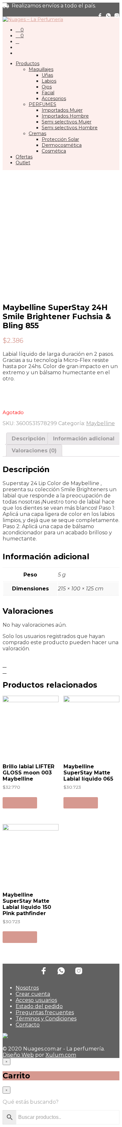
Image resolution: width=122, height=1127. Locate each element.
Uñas (47, 75)
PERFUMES (42, 104)
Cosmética (54, 151)
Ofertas (24, 157)
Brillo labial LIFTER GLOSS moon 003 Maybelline (28, 772)
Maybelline (100, 423)
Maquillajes (41, 69)
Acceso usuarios (36, 1000)
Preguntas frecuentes (45, 1012)
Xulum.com (61, 1055)
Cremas (37, 133)
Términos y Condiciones (46, 1019)
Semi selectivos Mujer (66, 122)
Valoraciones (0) (34, 450)
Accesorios (54, 98)
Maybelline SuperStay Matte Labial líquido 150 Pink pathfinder (27, 904)
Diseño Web (18, 1055)
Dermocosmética (62, 145)
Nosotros (27, 988)
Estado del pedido (39, 1006)
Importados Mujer (62, 110)
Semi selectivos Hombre (70, 128)
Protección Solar (60, 139)
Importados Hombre (65, 116)
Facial (48, 93)
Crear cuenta (33, 994)
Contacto (28, 1025)
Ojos (47, 87)
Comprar (20, 803)
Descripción (28, 439)
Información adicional (84, 439)
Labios (49, 81)
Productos (27, 63)
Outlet (23, 163)
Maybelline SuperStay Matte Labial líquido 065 (88, 772)
